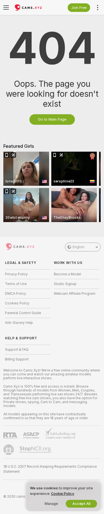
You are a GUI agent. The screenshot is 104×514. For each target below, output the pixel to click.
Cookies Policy (17, 303)
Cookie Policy (62, 494)
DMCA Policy (15, 294)
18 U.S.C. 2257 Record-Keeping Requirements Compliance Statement (50, 469)
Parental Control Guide (23, 313)
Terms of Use (16, 284)
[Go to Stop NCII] (35, 449)
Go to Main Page (52, 119)
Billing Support (17, 359)
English (78, 247)
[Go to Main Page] (32, 7)
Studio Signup (65, 284)
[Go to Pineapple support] (9, 449)
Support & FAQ (17, 350)
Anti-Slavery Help (19, 323)
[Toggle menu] (6, 7)
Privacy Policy (16, 274)
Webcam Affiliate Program (74, 294)
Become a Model (67, 274)
